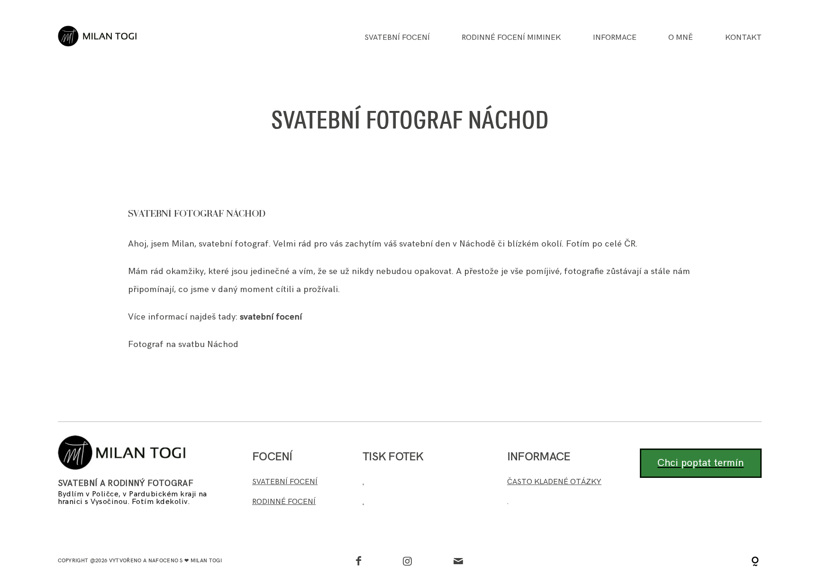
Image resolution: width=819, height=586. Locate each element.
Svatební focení (397, 38)
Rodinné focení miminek (511, 38)
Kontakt (743, 38)
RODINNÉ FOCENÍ (284, 501)
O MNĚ (680, 38)
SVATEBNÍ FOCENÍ (285, 481)
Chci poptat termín (700, 463)
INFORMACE (615, 38)
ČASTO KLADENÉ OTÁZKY (554, 481)
